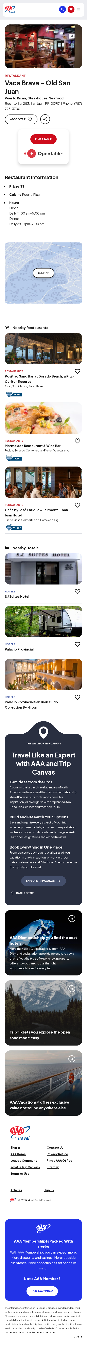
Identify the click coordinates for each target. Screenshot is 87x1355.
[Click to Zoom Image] (43, 46)
